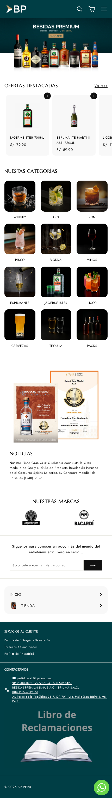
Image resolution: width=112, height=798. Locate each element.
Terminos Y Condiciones (20, 647)
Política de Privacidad (19, 654)
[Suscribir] (93, 565)
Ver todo (101, 85)
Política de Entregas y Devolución (27, 640)
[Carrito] (92, 9)
